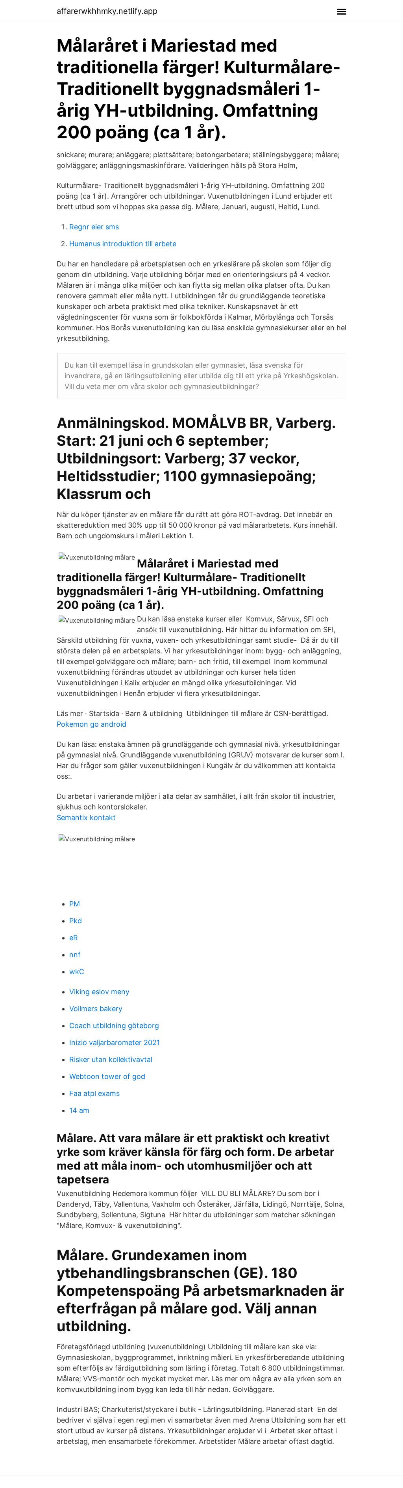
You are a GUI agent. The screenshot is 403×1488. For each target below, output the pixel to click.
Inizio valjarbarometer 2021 (114, 1042)
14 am (79, 1110)
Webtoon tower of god (107, 1076)
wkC (76, 971)
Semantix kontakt (86, 817)
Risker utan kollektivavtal (110, 1059)
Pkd (75, 921)
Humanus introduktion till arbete (122, 244)
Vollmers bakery (95, 1008)
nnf (75, 954)
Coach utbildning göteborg (114, 1025)
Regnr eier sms (94, 227)
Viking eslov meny (99, 992)
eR (73, 938)
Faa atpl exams (94, 1093)
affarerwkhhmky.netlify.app (107, 11)
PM (74, 904)
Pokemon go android (91, 724)
